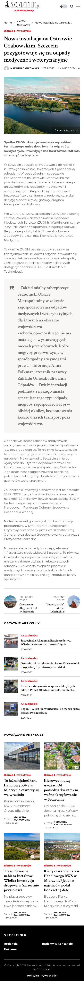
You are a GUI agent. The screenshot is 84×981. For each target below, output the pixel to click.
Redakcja (11, 944)
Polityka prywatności (42, 975)
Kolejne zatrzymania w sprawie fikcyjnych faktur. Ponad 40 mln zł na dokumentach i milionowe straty (48, 690)
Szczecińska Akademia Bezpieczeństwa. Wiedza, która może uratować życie (46, 642)
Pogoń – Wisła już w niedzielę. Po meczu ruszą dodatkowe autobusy (50, 711)
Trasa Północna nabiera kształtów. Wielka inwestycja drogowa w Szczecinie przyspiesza (21, 881)
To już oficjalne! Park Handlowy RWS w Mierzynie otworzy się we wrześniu (22, 787)
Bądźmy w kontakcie (57, 944)
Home (8, 22)
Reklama (10, 949)
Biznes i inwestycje (17, 30)
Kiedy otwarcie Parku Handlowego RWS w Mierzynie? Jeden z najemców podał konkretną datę (61, 881)
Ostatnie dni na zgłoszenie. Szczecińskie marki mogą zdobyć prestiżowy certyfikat (50, 665)
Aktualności (29, 635)
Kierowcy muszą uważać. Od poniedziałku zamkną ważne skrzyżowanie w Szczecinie (61, 790)
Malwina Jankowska (24, 68)
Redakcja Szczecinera (63, 823)
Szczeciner (44, 969)
